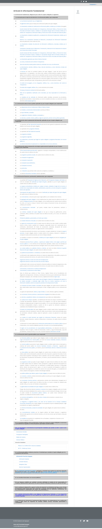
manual (22, 90)
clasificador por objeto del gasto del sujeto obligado (54, 192)
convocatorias (25, 196)
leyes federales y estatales (28, 112)
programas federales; (34, 128)
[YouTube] (86, 2)
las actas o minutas (42, 397)
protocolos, (24, 168)
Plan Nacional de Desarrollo (34, 124)
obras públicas (25, 352)
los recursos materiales (40, 346)
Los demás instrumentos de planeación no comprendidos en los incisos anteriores (38, 144)
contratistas (37, 252)
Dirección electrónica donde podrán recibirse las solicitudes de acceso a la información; (39, 64)
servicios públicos (26, 344)
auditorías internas (36, 248)
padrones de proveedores (27, 252)
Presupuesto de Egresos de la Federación (36, 180)
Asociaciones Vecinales (21, 432)
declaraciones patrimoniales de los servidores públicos (50, 323)
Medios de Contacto (21, 437)
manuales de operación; (27, 160)
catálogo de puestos (28, 201)
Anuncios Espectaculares (24, 467)
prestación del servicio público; (28, 347)
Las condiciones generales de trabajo (26, 470)
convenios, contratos (26, 376)
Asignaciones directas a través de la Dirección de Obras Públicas (34, 261)
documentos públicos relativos (39, 392)
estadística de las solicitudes (29, 97)
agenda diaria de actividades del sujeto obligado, (32, 386)
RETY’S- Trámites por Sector (24, 448)
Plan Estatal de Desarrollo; (34, 131)
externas (44, 248)
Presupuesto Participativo (22, 434)
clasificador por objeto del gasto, (39, 181)
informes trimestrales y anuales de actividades (32, 407)
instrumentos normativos (31, 173)
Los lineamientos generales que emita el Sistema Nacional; (33, 59)
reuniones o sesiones (40, 389)
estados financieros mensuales (29, 220)
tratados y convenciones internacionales (31, 110)
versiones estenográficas (27, 397)
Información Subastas (24, 459)
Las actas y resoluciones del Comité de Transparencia (32, 61)
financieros (64, 339)
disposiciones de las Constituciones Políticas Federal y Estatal (35, 107)
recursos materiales (50, 339)
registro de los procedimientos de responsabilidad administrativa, (36, 328)
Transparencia (92, 4)
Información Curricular (55, 331)
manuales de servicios (27, 165)
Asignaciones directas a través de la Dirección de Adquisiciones (34, 259)
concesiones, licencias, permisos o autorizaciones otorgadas (35, 294)
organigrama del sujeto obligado (28, 199)
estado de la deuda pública (27, 309)
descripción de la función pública (31, 339)
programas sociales (26, 362)
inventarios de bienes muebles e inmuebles (31, 285)
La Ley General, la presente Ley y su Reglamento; (31, 21)
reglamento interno (25, 23)
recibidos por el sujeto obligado (46, 237)
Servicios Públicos (20, 439)
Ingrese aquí (57, 276)
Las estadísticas (23, 418)
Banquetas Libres (23, 464)
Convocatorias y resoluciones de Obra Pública (30, 270)
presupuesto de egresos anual (28, 192)
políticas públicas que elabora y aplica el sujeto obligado (34, 373)
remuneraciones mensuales (28, 207)
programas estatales (26, 134)
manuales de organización (28, 157)
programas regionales (27, 136)
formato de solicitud (29, 90)
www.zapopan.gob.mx (30, 100)
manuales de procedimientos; (28, 163)
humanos (58, 339)
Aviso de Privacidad (21, 524)
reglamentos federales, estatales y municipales (32, 115)
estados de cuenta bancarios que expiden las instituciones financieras (39, 317)
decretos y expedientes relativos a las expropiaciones (34, 297)
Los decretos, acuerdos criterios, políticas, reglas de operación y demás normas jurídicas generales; (42, 118)
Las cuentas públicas (25, 248)
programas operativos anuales (29, 155)
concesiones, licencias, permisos (29, 380)
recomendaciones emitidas (28, 412)
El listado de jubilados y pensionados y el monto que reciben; (33, 218)
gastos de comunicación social (29, 223)
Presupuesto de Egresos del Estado (57, 180)
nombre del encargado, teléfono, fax (29, 87)
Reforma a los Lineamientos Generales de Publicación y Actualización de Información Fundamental (43, 39)
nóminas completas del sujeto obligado (32, 212)
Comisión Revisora (23, 461)
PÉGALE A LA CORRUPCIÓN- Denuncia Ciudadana (29, 445)
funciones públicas (26, 338)
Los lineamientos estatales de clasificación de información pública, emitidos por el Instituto (40, 26)
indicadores (24, 170)
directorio (23, 71)
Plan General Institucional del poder (29, 150)
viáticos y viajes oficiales (39, 291)
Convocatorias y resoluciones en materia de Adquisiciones (33, 268)
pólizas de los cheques (27, 299)
